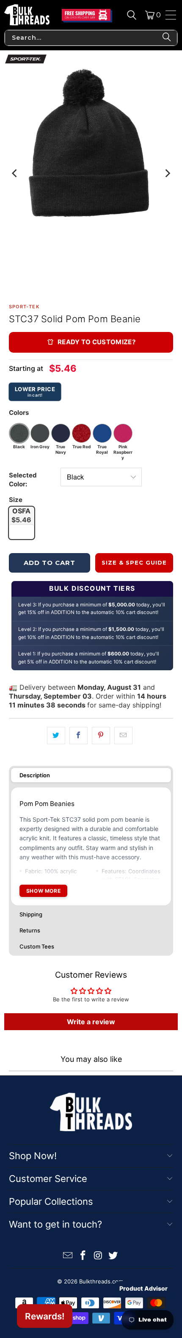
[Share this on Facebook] (78, 735)
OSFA (21, 515)
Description (34, 775)
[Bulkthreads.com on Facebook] (83, 1256)
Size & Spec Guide (134, 562)
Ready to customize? (96, 342)
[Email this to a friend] (123, 735)
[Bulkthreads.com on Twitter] (113, 1256)
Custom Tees (36, 946)
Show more (43, 891)
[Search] (132, 14)
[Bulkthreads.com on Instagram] (98, 1256)
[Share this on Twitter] (56, 735)
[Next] (167, 173)
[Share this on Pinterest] (101, 735)
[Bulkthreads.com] (27, 14)
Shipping (30, 914)
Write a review (91, 1021)
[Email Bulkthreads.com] (68, 1256)
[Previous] (15, 173)
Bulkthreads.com (101, 1281)
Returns (29, 930)
